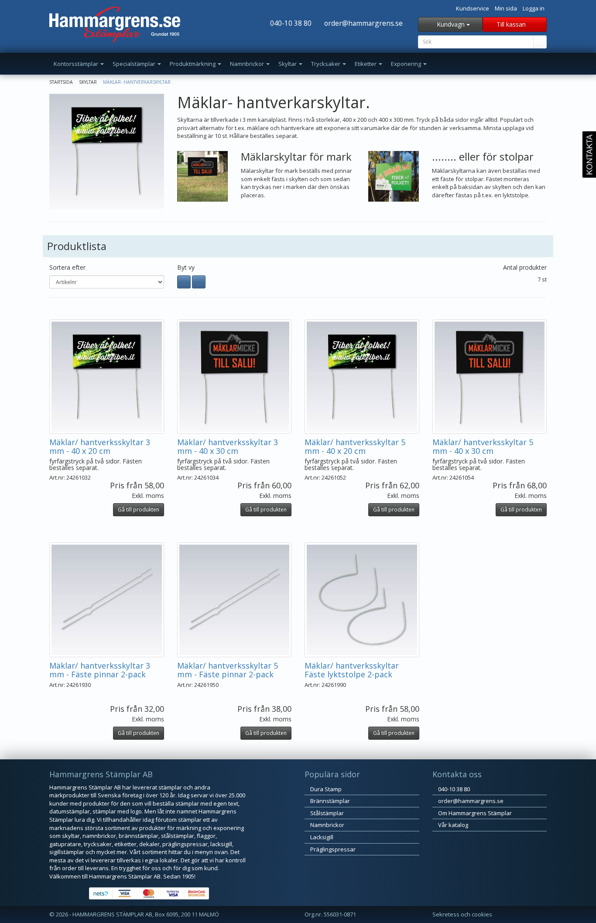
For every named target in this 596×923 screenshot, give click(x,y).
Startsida (61, 82)
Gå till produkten (138, 509)
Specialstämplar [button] (135, 64)
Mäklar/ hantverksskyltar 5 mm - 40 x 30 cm (482, 446)
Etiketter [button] (366, 64)
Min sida (506, 8)
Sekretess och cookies (462, 914)
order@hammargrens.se (362, 23)
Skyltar (88, 82)
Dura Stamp (325, 789)
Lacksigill (321, 837)
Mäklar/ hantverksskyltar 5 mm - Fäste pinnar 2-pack (227, 669)
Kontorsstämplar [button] (76, 64)
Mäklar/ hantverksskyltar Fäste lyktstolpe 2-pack (352, 669)
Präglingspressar (332, 849)
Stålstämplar (326, 813)
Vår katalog (452, 825)
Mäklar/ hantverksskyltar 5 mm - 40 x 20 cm (355, 446)
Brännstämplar (329, 801)
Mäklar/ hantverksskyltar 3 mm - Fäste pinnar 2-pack (99, 669)
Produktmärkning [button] (193, 64)
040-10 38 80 (290, 23)
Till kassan (512, 24)
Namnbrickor (326, 825)
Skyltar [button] (288, 64)
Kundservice (472, 8)
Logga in (534, 8)
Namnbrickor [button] (247, 64)
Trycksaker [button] (326, 64)
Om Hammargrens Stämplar (474, 813)
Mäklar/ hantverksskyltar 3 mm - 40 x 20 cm (99, 446)
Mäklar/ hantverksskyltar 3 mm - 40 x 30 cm (227, 446)
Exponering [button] (406, 64)
